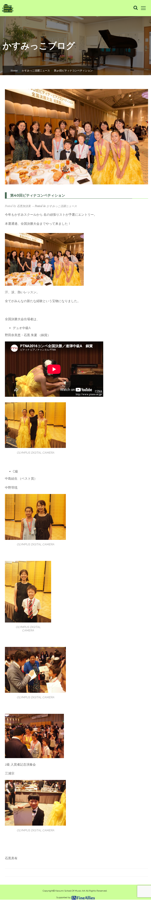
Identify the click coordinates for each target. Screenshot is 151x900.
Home (14, 70)
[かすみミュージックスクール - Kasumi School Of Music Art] (8, 8)
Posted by (18, 206)
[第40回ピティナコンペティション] (76, 136)
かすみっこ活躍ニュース (36, 70)
